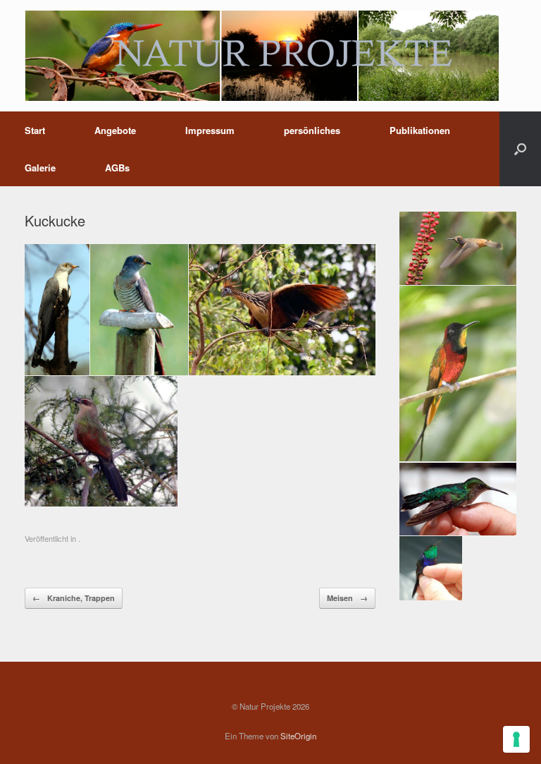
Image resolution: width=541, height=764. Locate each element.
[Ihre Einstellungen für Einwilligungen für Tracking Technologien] (516, 739)
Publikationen (420, 130)
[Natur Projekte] (262, 56)
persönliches (312, 130)
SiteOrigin (298, 735)
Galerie (40, 167)
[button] (520, 148)
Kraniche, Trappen (73, 598)
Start (35, 130)
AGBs (117, 167)
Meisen (347, 598)
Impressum (210, 130)
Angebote (115, 130)
